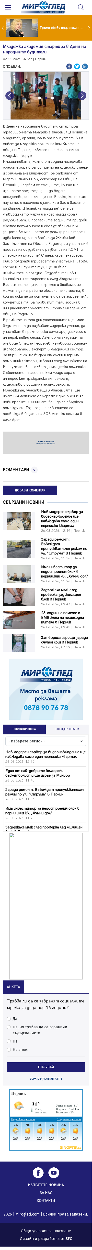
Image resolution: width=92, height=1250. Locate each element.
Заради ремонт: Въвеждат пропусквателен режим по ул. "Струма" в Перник (64, 546)
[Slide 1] (39, 98)
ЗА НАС (46, 1192)
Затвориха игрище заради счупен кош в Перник (64, 640)
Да (15, 1018)
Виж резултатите (45, 1078)
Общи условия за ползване (46, 1230)
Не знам (20, 1049)
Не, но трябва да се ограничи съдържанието (40, 1030)
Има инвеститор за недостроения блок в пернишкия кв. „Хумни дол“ (64, 572)
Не (15, 1041)
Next (89, 27)
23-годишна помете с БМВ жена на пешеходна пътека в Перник (62, 618)
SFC (69, 1238)
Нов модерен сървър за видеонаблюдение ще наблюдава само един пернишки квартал (62, 519)
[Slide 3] (52, 98)
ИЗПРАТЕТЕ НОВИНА (46, 1185)
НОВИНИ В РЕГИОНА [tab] (24, 729)
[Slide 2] (46, 98)
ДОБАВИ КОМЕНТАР (30, 490)
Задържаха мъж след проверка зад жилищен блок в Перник (61, 595)
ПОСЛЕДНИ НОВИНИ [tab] (67, 729)
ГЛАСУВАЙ (46, 1067)
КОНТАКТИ (46, 1200)
